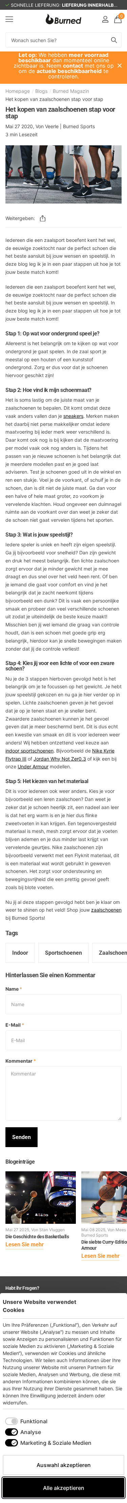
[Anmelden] (105, 19)
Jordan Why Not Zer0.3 (60, 759)
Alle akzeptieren (63, 1487)
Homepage (17, 91)
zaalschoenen (106, 910)
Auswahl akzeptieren (64, 1465)
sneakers (73, 416)
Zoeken (114, 39)
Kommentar (20, 1061)
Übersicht (109, 1306)
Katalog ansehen (9, 19)
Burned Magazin (71, 91)
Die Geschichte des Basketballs (37, 1236)
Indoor (20, 953)
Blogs (41, 91)
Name (13, 989)
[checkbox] (26, 1421)
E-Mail (14, 1025)
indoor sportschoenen (29, 751)
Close (119, 65)
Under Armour (33, 766)
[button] (42, 218)
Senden (21, 1137)
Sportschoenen (63, 953)
